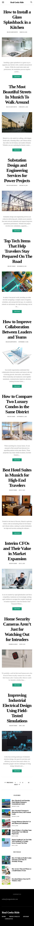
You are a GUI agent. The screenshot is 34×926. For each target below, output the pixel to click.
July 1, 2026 (14, 845)
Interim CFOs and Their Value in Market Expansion (17, 551)
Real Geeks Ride (17, 2)
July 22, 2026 (15, 825)
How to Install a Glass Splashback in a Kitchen (17, 19)
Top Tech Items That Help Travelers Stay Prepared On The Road (17, 251)
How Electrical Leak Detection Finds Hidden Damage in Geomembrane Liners (21, 802)
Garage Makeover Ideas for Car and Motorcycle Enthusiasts (21, 822)
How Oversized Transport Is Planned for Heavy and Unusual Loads (21, 812)
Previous (10, 782)
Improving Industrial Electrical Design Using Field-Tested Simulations (17, 708)
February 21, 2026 (23, 106)
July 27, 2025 (22, 490)
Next (16, 784)
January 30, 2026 (23, 185)
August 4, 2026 (15, 806)
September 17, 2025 (23, 341)
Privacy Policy (14, 916)
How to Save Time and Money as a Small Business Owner (21, 869)
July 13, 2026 (15, 836)
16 (28, 782)
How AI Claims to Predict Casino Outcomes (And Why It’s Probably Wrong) (21, 859)
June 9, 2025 (22, 644)
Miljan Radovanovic (12, 32)
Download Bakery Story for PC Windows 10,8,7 (21, 879)
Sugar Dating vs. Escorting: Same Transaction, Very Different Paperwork (22, 831)
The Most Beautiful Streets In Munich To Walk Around (17, 94)
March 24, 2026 (23, 32)
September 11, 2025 (22, 416)
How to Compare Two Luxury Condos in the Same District (17, 404)
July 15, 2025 (22, 563)
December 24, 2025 (21, 266)
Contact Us (9, 919)
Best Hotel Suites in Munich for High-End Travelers (17, 477)
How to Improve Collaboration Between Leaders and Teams (17, 329)
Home (4, 916)
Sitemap (26, 916)
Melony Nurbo (11, 266)
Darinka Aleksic (13, 644)
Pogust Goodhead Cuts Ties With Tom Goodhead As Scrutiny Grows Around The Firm (21, 841)
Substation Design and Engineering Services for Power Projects (17, 170)
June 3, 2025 (22, 725)
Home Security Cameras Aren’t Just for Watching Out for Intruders (17, 629)
